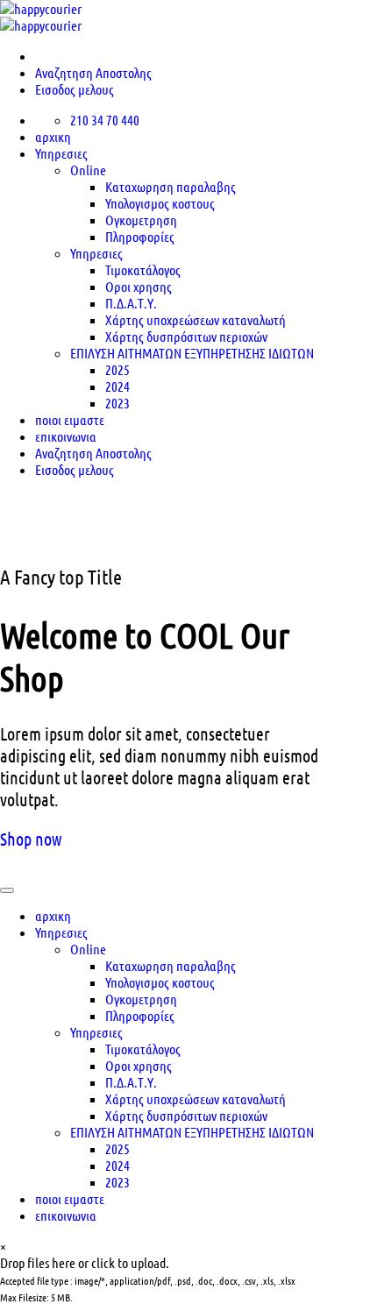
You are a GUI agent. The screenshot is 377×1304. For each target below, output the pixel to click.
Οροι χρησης (138, 286)
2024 (117, 386)
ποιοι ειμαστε (69, 1198)
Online (88, 169)
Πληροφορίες (139, 236)
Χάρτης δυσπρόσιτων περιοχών (186, 336)
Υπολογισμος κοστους (160, 203)
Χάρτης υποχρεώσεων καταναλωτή (195, 319)
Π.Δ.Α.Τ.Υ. (131, 302)
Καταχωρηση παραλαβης (170, 186)
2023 (117, 1181)
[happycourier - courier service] (41, 16)
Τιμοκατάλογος (143, 269)
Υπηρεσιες (61, 153)
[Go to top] (7, 890)
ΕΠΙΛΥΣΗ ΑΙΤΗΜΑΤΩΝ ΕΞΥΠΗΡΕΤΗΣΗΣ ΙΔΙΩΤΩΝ (192, 352)
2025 (117, 369)
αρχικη (53, 136)
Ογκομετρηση (141, 219)
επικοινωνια (65, 1215)
